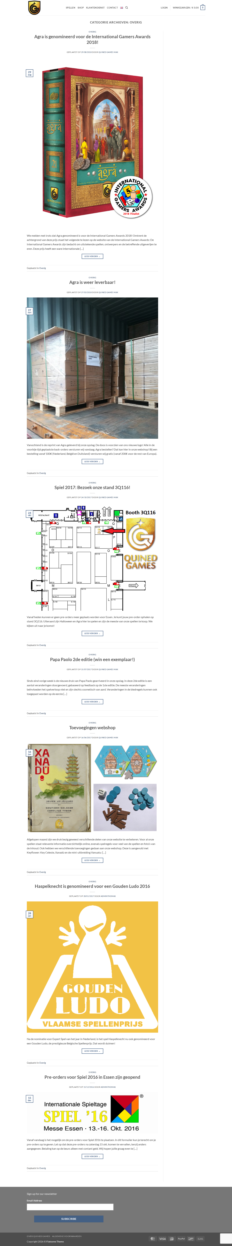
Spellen (70, 7)
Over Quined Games (38, 1236)
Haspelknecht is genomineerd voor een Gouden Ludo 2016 (92, 886)
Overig (92, 32)
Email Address (34, 1200)
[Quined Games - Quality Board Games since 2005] (44, 7)
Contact (112, 7)
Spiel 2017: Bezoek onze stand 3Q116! (92, 487)
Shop (81, 7)
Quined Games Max (108, 52)
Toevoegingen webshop (92, 727)
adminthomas (108, 896)
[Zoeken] (126, 7)
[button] (164, 7)
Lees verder (92, 256)
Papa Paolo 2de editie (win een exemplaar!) (92, 659)
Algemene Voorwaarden (67, 1236)
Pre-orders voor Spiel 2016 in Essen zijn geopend (92, 1077)
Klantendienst (95, 7)
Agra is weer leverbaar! (92, 282)
